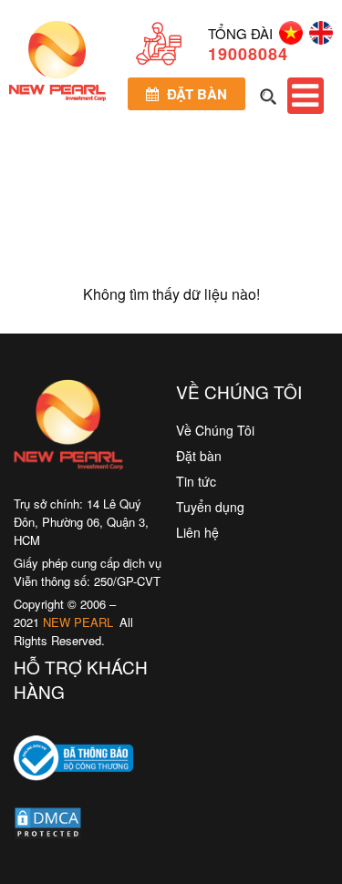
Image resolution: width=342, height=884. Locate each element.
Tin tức (196, 481)
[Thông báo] (73, 793)
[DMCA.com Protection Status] (48, 827)
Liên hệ (197, 532)
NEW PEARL (78, 622)
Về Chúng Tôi (215, 430)
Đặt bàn (195, 94)
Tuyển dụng (210, 507)
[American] (318, 38)
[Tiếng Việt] (288, 38)
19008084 (248, 54)
